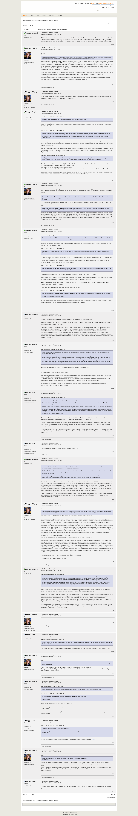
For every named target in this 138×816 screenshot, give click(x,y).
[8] (93, 58)
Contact (44, 15)
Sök (38, 15)
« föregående (109, 23)
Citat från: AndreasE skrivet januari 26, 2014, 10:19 (53, 155)
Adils (33, 392)
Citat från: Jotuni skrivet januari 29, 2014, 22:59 (52, 686)
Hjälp (32, 15)
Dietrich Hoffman (76, 57)
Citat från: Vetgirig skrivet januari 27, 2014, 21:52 (52, 574)
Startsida (25, 15)
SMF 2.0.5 (64, 812)
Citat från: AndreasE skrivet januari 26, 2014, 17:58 (53, 349)
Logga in (51, 15)
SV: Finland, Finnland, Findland (50, 32)
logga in (93, 3)
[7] (60, 58)
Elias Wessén (70, 57)
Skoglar (34, 112)
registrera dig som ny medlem (105, 3)
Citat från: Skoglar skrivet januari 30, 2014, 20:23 (52, 725)
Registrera (59, 15)
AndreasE (35, 33)
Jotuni (34, 634)
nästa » (113, 23)
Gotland (43, 58)
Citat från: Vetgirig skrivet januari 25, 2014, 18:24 (52, 116)
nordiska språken (100, 57)
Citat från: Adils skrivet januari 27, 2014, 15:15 (52, 464)
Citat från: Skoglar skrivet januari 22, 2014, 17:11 (52, 639)
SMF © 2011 (69, 812)
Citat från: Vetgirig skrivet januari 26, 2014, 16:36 (52, 235)
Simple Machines (74, 812)
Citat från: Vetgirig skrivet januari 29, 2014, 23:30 (52, 693)
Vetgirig (34, 48)
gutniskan (108, 57)
